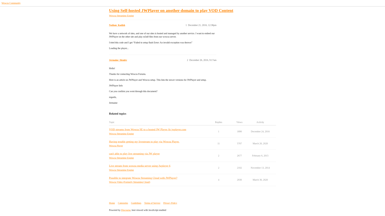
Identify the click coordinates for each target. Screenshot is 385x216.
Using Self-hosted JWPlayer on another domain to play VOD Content (171, 10)
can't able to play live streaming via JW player (134, 153)
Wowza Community (11, 3)
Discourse (126, 210)
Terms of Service (152, 203)
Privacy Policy (170, 203)
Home (112, 203)
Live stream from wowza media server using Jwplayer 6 (139, 165)
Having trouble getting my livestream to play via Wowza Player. (144, 141)
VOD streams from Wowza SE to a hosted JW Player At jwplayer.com (147, 129)
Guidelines (136, 203)
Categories (123, 203)
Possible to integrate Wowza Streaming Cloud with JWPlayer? (143, 177)
